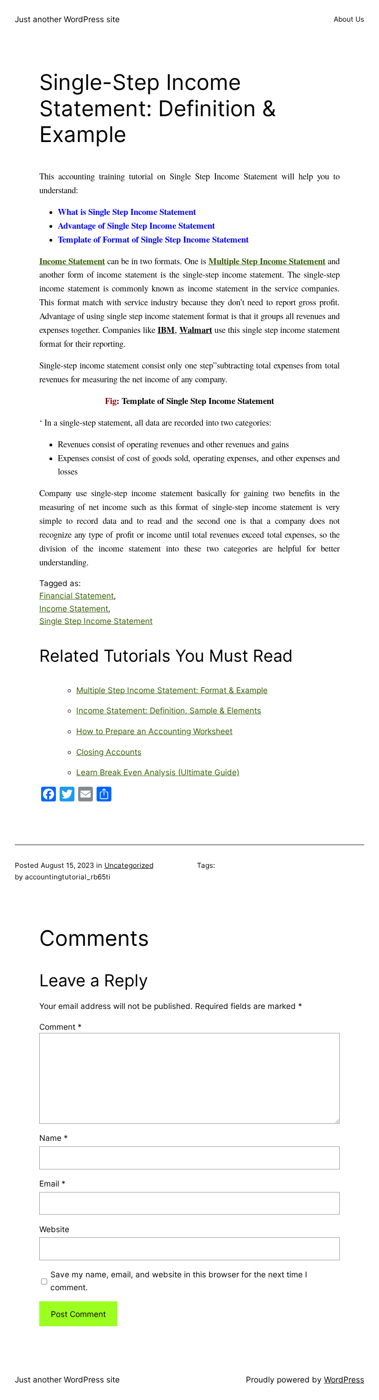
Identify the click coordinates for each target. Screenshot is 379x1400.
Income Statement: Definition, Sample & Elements (168, 710)
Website (54, 1229)
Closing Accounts (108, 752)
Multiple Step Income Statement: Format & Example (172, 690)
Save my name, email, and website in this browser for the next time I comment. (178, 1280)
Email (52, 1183)
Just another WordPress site (67, 19)
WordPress (344, 1379)
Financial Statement (76, 595)
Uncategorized (128, 865)
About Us (349, 19)
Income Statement (73, 608)
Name (53, 1138)
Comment (60, 1027)
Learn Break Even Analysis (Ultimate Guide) (157, 772)
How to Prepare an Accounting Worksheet (154, 731)
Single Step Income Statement (96, 621)
